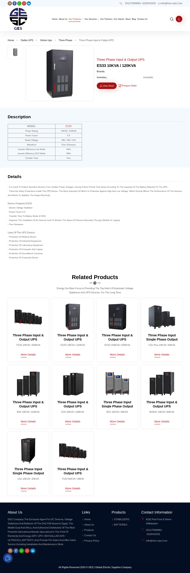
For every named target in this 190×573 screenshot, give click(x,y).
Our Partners (106, 19)
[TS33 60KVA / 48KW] (73, 450)
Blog (134, 19)
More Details (28, 354)
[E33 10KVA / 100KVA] (73, 383)
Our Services (91, 19)
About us (63, 19)
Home (55, 19)
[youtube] (24, 3)
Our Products (75, 19)
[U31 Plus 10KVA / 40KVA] (162, 316)
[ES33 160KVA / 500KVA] (117, 316)
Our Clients (119, 19)
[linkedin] (29, 3)
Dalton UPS (27, 40)
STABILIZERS (121, 519)
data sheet (108, 86)
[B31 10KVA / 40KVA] (117, 383)
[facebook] (14, 3)
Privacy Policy (91, 540)
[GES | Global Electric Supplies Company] (18, 19)
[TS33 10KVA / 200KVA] (28, 316)
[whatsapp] (19, 3)
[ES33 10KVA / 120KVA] (73, 316)
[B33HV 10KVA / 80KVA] (162, 383)
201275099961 (133, 3)
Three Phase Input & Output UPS (28, 337)
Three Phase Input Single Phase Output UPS (162, 337)
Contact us (142, 19)
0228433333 (149, 3)
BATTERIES (120, 524)
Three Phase (65, 40)
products (89, 530)
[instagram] (10, 3)
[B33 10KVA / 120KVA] (28, 383)
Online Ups (46, 40)
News (128, 19)
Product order (129, 85)
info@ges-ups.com (171, 3)
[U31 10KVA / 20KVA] (28, 450)
